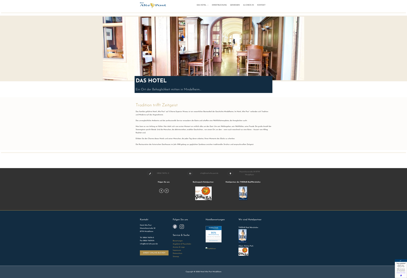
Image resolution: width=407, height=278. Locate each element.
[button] (150, 173)
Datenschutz (177, 253)
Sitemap (176, 256)
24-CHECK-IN (248, 5)
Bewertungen (178, 241)
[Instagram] (166, 191)
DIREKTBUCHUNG (219, 5)
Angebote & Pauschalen (182, 244)
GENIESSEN (235, 5)
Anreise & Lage (179, 247)
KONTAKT (261, 5)
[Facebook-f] (161, 191)
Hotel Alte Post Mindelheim (214, 237)
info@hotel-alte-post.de (209, 173)
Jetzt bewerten (213, 240)
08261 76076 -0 (163, 173)
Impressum (177, 250)
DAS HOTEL (201, 5)
